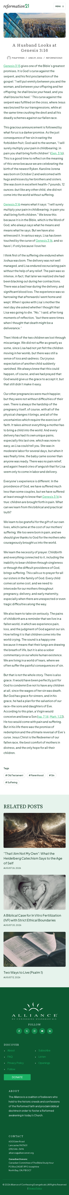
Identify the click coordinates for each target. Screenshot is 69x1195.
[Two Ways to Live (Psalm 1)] (35, 949)
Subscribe (44, 1050)
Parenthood (36, 775)
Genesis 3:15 (12, 66)
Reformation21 (54, 58)
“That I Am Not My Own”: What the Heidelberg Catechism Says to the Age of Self (33, 858)
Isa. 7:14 (43, 716)
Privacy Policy (15, 1063)
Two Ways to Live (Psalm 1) (23, 972)
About (11, 1050)
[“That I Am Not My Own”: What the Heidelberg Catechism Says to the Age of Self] (35, 830)
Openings (44, 1063)
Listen (42, 1056)
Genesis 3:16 (12, 204)
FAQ (10, 1056)
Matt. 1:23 (56, 716)
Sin (51, 775)
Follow (11, 1069)
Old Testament (14, 775)
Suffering (11, 782)
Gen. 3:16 (57, 153)
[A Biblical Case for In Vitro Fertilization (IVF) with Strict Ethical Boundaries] (35, 892)
